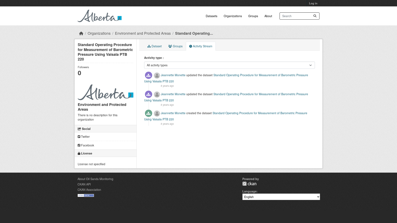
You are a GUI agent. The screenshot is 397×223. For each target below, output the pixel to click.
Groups (253, 16)
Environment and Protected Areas (143, 33)
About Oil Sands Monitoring (95, 179)
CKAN (249, 183)
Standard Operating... (194, 33)
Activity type (153, 58)
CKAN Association (89, 189)
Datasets (211, 16)
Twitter (85, 136)
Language (249, 191)
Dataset (156, 46)
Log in (313, 3)
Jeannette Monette (173, 75)
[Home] (81, 33)
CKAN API (84, 184)
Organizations (233, 16)
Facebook (87, 145)
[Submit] (315, 16)
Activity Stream (202, 46)
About (268, 16)
